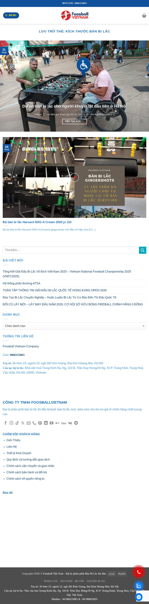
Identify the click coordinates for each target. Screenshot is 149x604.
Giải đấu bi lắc (96, 581)
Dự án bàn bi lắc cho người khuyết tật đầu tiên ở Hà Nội (74, 106)
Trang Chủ (51, 581)
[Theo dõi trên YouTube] (51, 423)
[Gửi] (142, 250)
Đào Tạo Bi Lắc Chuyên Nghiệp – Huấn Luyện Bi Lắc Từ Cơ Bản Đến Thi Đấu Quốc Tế (59, 297)
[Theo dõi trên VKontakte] (70, 423)
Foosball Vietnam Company (21, 346)
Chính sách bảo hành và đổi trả (27, 472)
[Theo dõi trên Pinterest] (40, 423)
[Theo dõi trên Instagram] (11, 423)
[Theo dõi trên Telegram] (76, 423)
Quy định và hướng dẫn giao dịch (28, 459)
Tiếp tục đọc (74, 121)
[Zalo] (138, 597)
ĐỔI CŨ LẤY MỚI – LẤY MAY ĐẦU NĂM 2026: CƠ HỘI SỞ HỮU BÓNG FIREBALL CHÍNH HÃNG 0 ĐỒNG (73, 304)
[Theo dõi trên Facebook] (5, 423)
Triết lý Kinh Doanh (19, 453)
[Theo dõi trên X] (23, 423)
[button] (11, 15)
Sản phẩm (66, 581)
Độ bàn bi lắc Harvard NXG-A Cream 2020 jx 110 (37, 222)
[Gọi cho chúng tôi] (34, 423)
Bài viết (79, 581)
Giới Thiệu (14, 440)
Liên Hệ (12, 446)
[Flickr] (57, 423)
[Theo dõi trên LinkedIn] (46, 423)
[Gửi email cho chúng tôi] (29, 423)
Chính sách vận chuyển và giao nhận (30, 465)
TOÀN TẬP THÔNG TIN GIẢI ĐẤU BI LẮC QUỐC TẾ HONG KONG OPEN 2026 (55, 290)
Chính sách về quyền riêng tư (26, 478)
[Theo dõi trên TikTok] (17, 423)
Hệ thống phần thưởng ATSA (21, 283)
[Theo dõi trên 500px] (63, 423)
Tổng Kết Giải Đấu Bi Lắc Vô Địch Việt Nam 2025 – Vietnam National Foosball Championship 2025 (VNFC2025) (67, 274)
